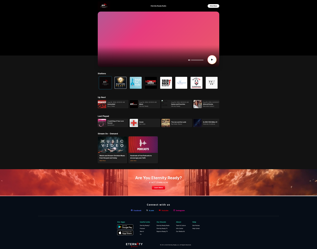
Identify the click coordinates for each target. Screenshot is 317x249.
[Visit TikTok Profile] (105, 60)
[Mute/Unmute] (189, 60)
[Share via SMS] (108, 60)
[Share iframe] (110, 60)
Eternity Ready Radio (158, 6)
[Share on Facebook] (102, 60)
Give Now (213, 6)
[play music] (212, 59)
